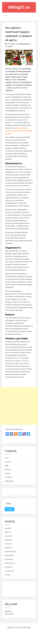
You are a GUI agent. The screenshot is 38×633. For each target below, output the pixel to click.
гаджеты (9, 540)
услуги (8, 473)
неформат (9, 481)
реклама (8, 611)
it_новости (9, 571)
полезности (10, 563)
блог (7, 458)
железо (8, 469)
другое (8, 532)
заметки (8, 544)
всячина (8, 536)
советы (8, 462)
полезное (9, 559)
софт (7, 466)
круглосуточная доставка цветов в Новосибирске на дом (18, 130)
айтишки (8, 548)
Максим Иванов (24, 44)
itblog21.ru (19, 7)
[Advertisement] (19, 406)
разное (10, 46)
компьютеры (10, 551)
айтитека (8, 567)
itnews (7, 575)
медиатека (9, 555)
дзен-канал (9, 614)
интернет (9, 477)
